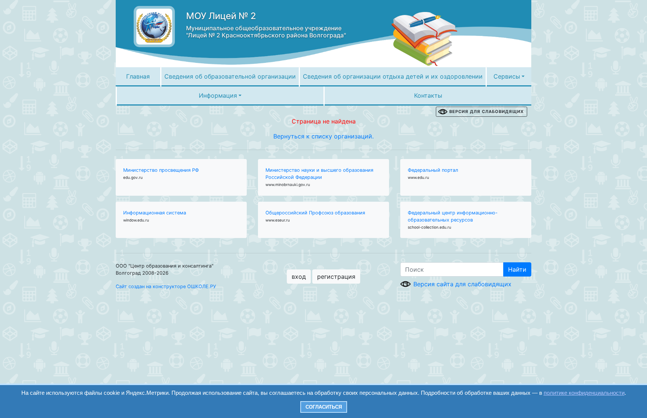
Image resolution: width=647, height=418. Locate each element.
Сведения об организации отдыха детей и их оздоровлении (393, 76)
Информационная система (154, 213)
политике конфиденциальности (584, 393)
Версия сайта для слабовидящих (462, 284)
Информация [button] (218, 95)
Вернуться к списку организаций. (323, 136)
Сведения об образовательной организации (230, 76)
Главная (138, 76)
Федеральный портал (433, 170)
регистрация (336, 276)
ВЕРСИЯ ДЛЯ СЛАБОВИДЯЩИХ (486, 111)
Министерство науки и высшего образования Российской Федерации (319, 173)
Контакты (428, 95)
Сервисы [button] (506, 76)
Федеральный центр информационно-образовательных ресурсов (453, 216)
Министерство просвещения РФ (161, 170)
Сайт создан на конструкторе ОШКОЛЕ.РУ (166, 286)
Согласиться (324, 407)
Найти (517, 269)
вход (299, 276)
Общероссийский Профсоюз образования (315, 213)
